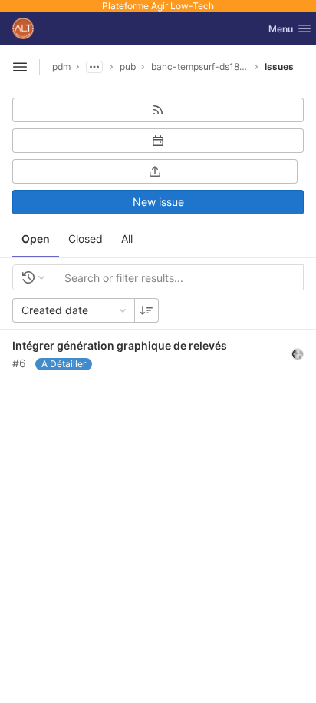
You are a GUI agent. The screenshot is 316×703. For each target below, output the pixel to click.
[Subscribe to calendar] (158, 140)
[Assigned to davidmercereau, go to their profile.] (297, 353)
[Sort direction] (146, 310)
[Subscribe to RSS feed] (158, 110)
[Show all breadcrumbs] (94, 67)
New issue (158, 201)
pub (128, 66)
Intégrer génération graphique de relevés (119, 345)
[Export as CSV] (155, 171)
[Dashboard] (23, 28)
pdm (61, 66)
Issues (279, 66)
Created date (54, 310)
